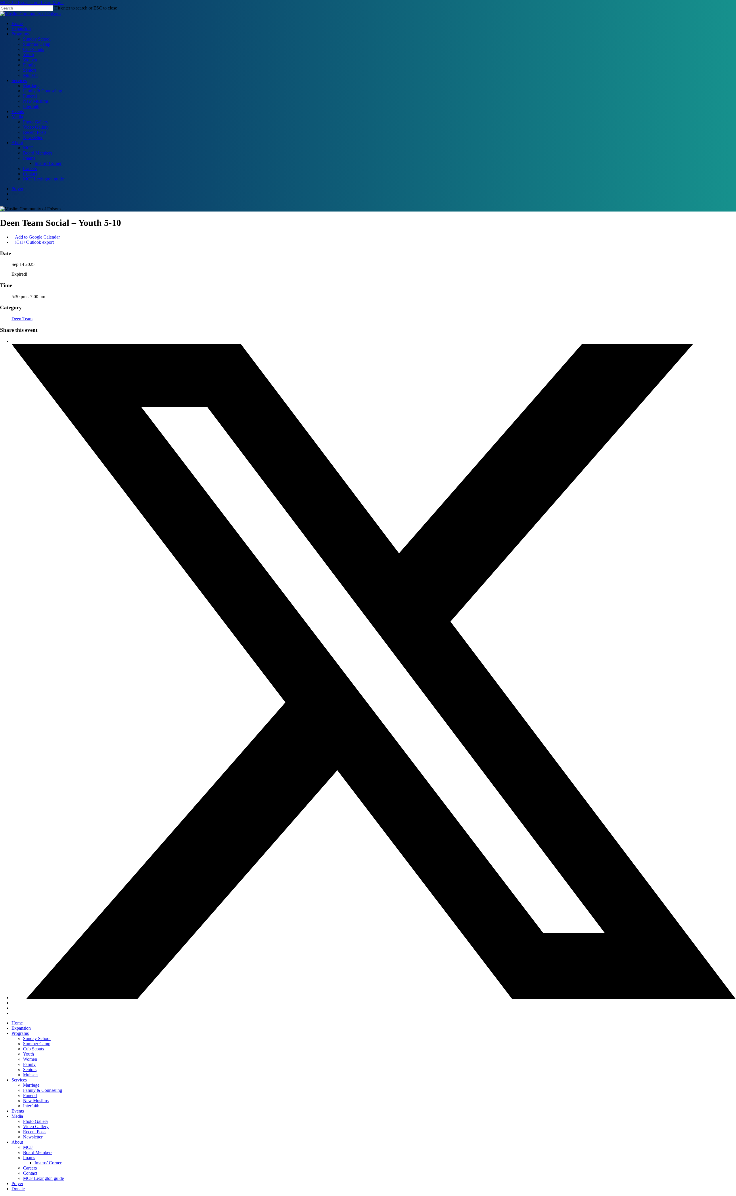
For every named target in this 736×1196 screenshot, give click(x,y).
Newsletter (33, 1136)
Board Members (37, 1152)
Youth (28, 1054)
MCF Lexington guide (43, 1178)
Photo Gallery (35, 1121)
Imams (29, 1157)
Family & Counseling (42, 1090)
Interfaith (31, 1105)
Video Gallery (36, 1126)
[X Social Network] (374, 997)
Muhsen (30, 1074)
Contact (30, 1173)
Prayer (17, 1183)
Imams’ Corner (48, 1162)
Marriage (31, 1085)
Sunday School (37, 1038)
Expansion (21, 1028)
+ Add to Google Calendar (36, 237)
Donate (18, 1188)
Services (19, 1079)
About (17, 1142)
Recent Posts (34, 1131)
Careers (30, 1167)
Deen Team (22, 318)
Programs (20, 1033)
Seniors (30, 1069)
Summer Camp (36, 1043)
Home (17, 1022)
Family (29, 1064)
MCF (28, 1147)
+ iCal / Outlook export (33, 242)
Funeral (30, 1095)
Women (30, 1059)
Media (17, 1116)
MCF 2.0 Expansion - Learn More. (32, 2)
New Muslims (36, 1100)
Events (18, 1111)
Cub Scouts (33, 1048)
